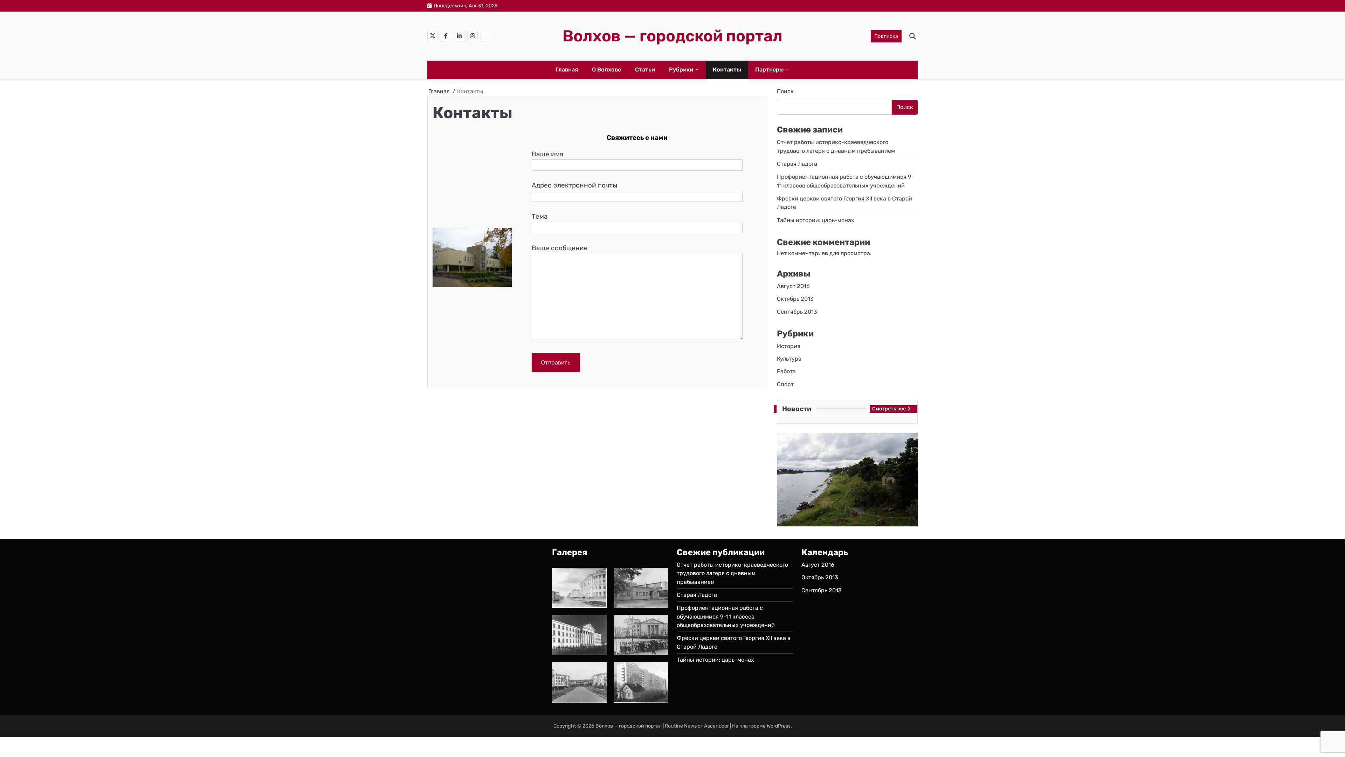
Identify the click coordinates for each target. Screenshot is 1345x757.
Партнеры (769, 69)
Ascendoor (716, 726)
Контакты (727, 69)
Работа (786, 371)
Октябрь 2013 (795, 298)
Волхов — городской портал (672, 36)
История (788, 346)
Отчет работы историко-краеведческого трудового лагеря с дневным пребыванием (732, 573)
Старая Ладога (797, 164)
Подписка (886, 36)
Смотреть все (889, 409)
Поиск (785, 91)
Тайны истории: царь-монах (815, 220)
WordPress (779, 726)
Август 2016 (793, 286)
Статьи (645, 69)
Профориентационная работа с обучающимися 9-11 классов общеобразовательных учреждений (726, 616)
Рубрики (681, 69)
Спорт (785, 384)
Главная (567, 69)
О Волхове (606, 69)
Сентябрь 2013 (797, 311)
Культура (789, 358)
